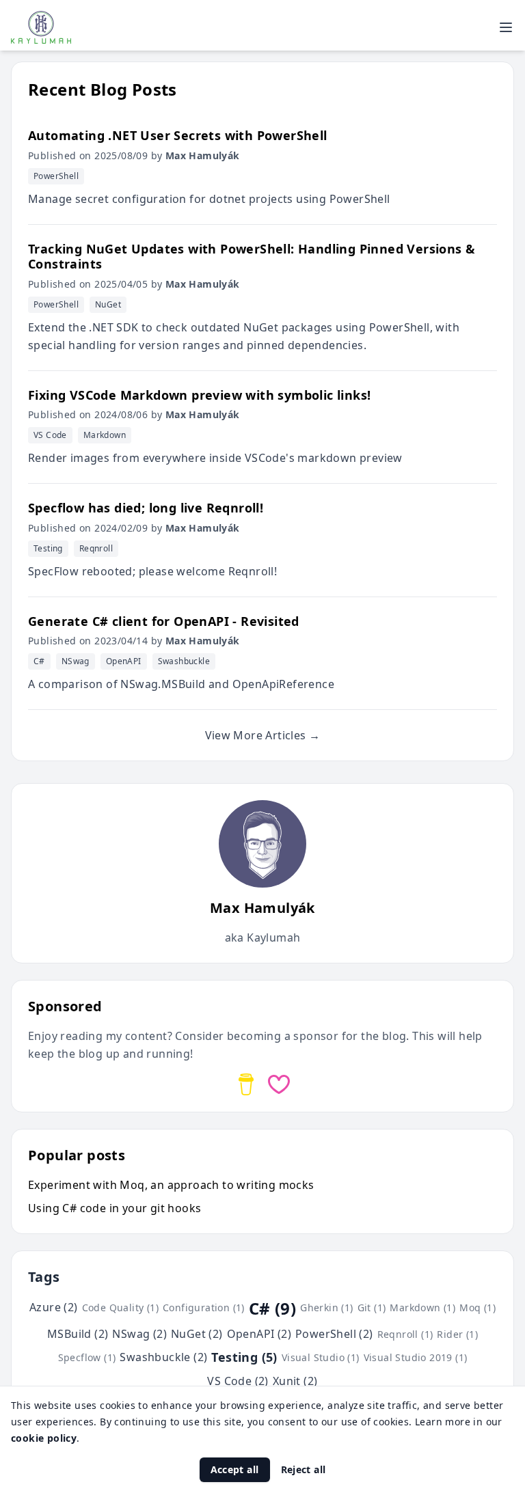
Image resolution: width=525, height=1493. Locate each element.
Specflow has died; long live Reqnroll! (145, 507)
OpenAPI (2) (259, 1333)
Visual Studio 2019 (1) (416, 1357)
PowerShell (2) (334, 1333)
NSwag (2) (139, 1333)
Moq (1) (477, 1307)
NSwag (76, 661)
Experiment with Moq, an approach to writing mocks (171, 1184)
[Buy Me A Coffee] (246, 1084)
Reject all (303, 1469)
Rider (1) (457, 1334)
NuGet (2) (197, 1333)
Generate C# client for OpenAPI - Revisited (163, 621)
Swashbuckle (184, 661)
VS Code (50, 435)
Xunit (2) (295, 1380)
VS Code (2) (237, 1380)
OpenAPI (124, 661)
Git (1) (372, 1307)
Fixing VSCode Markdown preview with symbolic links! (199, 395)
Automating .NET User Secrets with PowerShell (177, 135)
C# (39, 661)
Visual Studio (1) (321, 1357)
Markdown (104, 435)
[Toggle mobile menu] (506, 27)
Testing (48, 548)
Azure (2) (53, 1307)
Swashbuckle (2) (163, 1357)
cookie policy (44, 1438)
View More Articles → (263, 735)
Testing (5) (244, 1357)
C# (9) (272, 1308)
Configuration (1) (204, 1307)
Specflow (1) (87, 1357)
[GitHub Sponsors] (279, 1084)
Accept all (235, 1469)
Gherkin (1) (326, 1307)
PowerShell (56, 176)
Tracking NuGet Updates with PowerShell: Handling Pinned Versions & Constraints (251, 257)
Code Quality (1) (120, 1307)
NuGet (108, 304)
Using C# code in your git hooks (114, 1208)
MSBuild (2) (77, 1333)
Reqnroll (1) (405, 1334)
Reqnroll (96, 548)
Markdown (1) (422, 1307)
